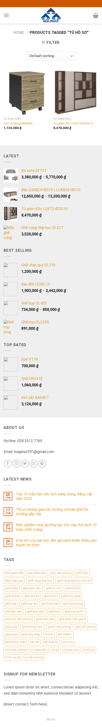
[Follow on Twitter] (25, 463)
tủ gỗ (55, 650)
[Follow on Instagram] (16, 463)
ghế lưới (54, 611)
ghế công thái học (40, 580)
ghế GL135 (53, 588)
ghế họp (10, 603)
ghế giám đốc (32, 588)
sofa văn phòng (16, 650)
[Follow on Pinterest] (42, 463)
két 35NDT (65, 634)
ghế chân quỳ (14, 580)
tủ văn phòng (34, 657)
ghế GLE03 (12, 596)
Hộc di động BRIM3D (18, 123)
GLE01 (49, 634)
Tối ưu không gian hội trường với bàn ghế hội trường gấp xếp (52, 511)
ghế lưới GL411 (75, 611)
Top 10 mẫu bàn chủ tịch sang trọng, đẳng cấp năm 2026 (54, 496)
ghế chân (82, 573)
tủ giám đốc (39, 650)
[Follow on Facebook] (8, 463)
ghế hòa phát (72, 596)
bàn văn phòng (61, 573)
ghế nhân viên (45, 619)
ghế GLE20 (31, 596)
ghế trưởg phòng (59, 627)
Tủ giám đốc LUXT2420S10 (73, 123)
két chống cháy (15, 642)
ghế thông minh (32, 627)
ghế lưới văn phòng (18, 619)
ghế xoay (11, 634)
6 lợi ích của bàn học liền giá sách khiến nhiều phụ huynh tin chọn (56, 542)
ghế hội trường (73, 603)
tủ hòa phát (71, 650)
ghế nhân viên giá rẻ (72, 619)
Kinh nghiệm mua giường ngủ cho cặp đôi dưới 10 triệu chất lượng (56, 527)
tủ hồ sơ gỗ (13, 657)
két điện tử (51, 642)
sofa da (67, 642)
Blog (51, 719)
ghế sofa (11, 627)
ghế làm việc (13, 611)
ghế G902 (11, 588)
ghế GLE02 (72, 588)
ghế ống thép (31, 634)
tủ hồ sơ (89, 650)
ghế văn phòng (85, 627)
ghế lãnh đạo (35, 611)
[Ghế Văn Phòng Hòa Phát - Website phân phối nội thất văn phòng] (51, 15)
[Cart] (95, 15)
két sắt (34, 642)
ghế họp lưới (49, 603)
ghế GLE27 (50, 596)
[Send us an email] (33, 463)
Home (18, 32)
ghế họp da (29, 603)
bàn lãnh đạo (37, 573)
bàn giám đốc (14, 573)
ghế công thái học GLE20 (74, 580)
